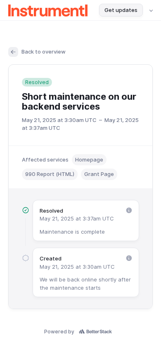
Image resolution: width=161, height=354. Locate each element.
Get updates (120, 10)
